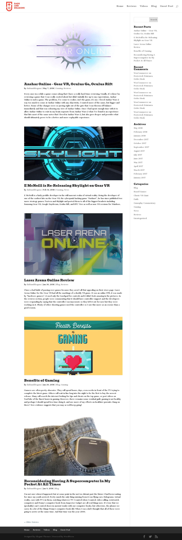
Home (120, 6)
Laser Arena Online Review (49, 280)
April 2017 (138, 166)
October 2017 (140, 143)
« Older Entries (31, 522)
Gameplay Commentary (145, 203)
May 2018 (138, 128)
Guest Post (166, 6)
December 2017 (141, 139)
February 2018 (140, 132)
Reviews (132, 6)
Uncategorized (140, 218)
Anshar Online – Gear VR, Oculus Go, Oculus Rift (68, 84)
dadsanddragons (34, 88)
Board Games (140, 192)
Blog (154, 6)
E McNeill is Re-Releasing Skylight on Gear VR (67, 185)
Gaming (59, 88)
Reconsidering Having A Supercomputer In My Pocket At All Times (67, 482)
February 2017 (140, 174)
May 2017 (138, 162)
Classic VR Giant (141, 195)
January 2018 (140, 136)
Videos (144, 6)
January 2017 (140, 178)
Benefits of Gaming (41, 380)
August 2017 (139, 151)
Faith (136, 199)
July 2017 (138, 155)
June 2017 (138, 158)
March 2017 (139, 170)
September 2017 (141, 147)
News (66, 190)
